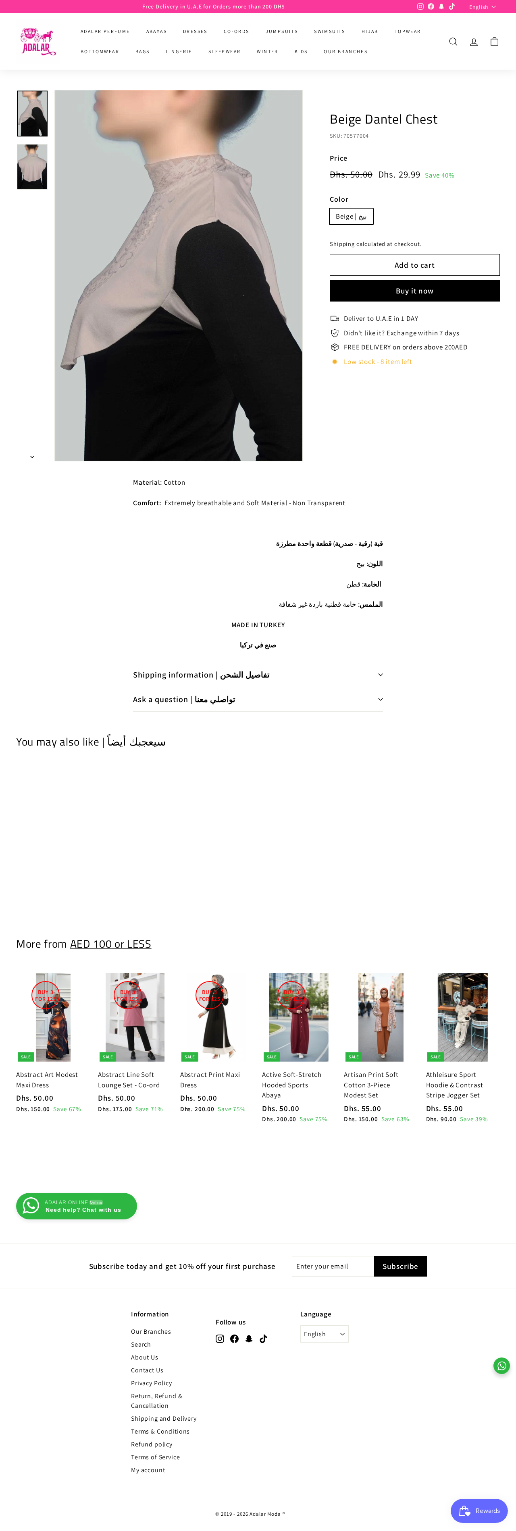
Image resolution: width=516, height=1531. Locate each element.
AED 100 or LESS (111, 944)
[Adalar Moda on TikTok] (263, 1338)
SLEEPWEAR (224, 51)
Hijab (370, 31)
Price (338, 158)
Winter (267, 51)
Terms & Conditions (160, 1431)
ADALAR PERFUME (105, 31)
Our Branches (151, 1331)
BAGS (142, 51)
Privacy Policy (151, 1383)
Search (141, 1344)
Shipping (342, 244)
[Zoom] (178, 275)
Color (339, 199)
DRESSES (195, 31)
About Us (144, 1357)
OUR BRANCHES (346, 51)
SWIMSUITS (329, 31)
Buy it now (415, 290)
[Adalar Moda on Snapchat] (249, 1338)
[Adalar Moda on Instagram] (220, 1338)
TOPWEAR (408, 31)
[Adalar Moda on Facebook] (234, 1338)
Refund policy (152, 1444)
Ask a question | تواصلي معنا (184, 699)
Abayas (156, 31)
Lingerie (179, 51)
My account (148, 1470)
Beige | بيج (351, 216)
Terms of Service (155, 1457)
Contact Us (147, 1370)
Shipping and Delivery (164, 1418)
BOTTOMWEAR (100, 51)
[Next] (32, 454)
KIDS (301, 51)
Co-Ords (237, 31)
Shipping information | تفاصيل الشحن (201, 674)
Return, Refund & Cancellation (157, 1401)
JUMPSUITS (282, 31)
